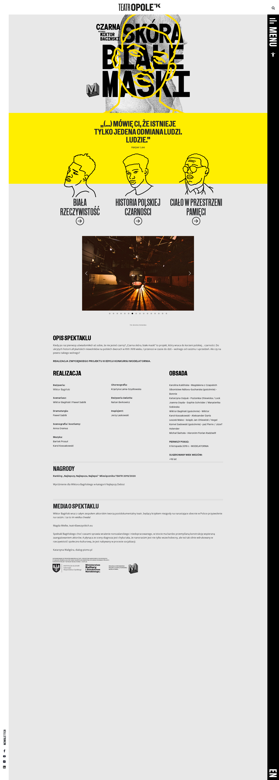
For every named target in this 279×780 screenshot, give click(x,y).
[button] (273, 54)
